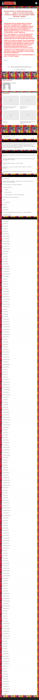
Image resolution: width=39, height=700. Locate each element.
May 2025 (4, 258)
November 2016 (5, 510)
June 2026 (4, 226)
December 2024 (5, 266)
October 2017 (5, 482)
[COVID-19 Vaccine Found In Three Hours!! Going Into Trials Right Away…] (28, 115)
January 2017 (5, 505)
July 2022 (4, 339)
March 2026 (5, 233)
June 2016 (4, 522)
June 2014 (4, 583)
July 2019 (4, 429)
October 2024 (5, 271)
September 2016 (6, 515)
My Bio (4, 199)
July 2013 (4, 610)
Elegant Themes (17, 698)
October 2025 (5, 246)
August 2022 (5, 336)
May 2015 (4, 555)
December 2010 (5, 686)
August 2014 (5, 578)
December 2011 (5, 658)
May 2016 (4, 525)
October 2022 (5, 331)
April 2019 (4, 437)
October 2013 (5, 603)
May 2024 (4, 283)
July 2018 (4, 460)
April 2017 (4, 497)
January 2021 (5, 384)
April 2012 (4, 648)
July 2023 (4, 309)
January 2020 (5, 414)
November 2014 (5, 570)
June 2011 (4, 671)
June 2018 (4, 462)
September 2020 (6, 394)
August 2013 (5, 608)
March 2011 (5, 678)
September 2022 (6, 334)
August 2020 (5, 397)
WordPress (27, 698)
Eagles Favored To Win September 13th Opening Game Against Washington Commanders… (19, 155)
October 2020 (5, 392)
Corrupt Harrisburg (7, 192)
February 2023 (5, 321)
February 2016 (5, 532)
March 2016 (5, 530)
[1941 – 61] (11, 115)
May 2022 (4, 344)
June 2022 (4, 341)
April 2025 (4, 261)
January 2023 (5, 324)
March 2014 (5, 590)
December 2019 (5, 417)
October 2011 (5, 663)
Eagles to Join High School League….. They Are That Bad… (13, 163)
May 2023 (4, 314)
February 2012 (5, 653)
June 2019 (4, 432)
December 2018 (5, 447)
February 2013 (5, 623)
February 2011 (5, 681)
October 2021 (5, 361)
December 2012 (5, 628)
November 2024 (5, 268)
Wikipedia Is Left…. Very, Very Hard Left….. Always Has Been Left (9, 107)
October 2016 (5, 512)
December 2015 (5, 538)
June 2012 (4, 643)
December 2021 (5, 356)
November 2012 (5, 631)
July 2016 (4, 520)
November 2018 (5, 449)
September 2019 (6, 424)
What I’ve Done (5, 209)
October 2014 (5, 573)
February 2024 (5, 291)
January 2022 (5, 354)
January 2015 (5, 565)
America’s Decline (6, 178)
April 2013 (4, 618)
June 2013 (4, 613)
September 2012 (6, 636)
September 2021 (6, 364)
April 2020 (4, 407)
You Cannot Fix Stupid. (7, 214)
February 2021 (5, 382)
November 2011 (5, 661)
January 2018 (5, 475)
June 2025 (4, 256)
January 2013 (5, 626)
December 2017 (5, 477)
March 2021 (5, 379)
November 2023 (5, 299)
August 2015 (5, 548)
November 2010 (5, 688)
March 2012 (5, 651)
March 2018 (5, 470)
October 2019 (5, 422)
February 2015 (5, 563)
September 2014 (6, 575)
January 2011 (5, 683)
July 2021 (4, 369)
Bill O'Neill (13, 18)
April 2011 (4, 676)
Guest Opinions (7, 202)
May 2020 (4, 404)
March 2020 (5, 409)
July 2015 (4, 550)
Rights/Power (5, 207)
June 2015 (4, 553)
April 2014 (4, 588)
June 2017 (4, 492)
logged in (7, 130)
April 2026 (4, 231)
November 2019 (5, 419)
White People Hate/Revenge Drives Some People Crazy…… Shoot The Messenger (17, 212)
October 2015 (5, 543)
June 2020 (4, 402)
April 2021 (4, 377)
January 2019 (5, 444)
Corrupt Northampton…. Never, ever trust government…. (14, 194)
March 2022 (5, 349)
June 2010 (4, 693)
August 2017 (5, 487)
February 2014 (5, 593)
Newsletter (22, 18)
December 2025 (5, 241)
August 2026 (5, 221)
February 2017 (5, 502)
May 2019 (4, 434)
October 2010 (5, 691)
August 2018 (5, 457)
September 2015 (6, 545)
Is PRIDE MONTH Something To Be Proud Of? (11, 197)
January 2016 (5, 535)
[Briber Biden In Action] (28, 100)
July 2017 (4, 490)
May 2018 (4, 465)
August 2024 (5, 276)
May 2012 (4, 646)
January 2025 (5, 263)
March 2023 (5, 319)
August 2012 (5, 638)
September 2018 (6, 455)
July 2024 (4, 278)
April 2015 (4, 558)
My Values (5, 204)
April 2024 (4, 286)
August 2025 (5, 251)
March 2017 (5, 500)
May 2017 (4, 495)
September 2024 (6, 273)
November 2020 (5, 389)
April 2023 (4, 316)
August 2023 (5, 306)
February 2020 (5, 412)
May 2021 (4, 374)
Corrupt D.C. (6, 189)
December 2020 (5, 387)
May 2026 (4, 228)
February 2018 (5, 472)
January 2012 (5, 656)
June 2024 (4, 281)
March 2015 (5, 560)
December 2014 (5, 568)
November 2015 (5, 540)
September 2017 (6, 485)
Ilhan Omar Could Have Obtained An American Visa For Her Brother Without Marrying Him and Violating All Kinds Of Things (19, 159)
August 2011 (5, 666)
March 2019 (5, 439)
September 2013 (6, 605)
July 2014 (4, 580)
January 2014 (5, 595)
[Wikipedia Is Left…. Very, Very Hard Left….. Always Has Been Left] (11, 100)
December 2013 (5, 598)
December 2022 (5, 326)
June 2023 (4, 311)
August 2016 (5, 517)
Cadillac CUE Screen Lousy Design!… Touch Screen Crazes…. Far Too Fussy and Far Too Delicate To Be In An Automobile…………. (18, 182)
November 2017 (5, 480)
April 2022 (4, 346)
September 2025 (6, 248)
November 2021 (5, 359)
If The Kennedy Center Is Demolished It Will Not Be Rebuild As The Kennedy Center (17, 171)
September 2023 (6, 304)
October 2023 (5, 301)
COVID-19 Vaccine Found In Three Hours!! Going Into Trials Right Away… (27, 122)
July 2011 (4, 668)
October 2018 (5, 452)
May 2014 (4, 585)
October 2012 (5, 633)
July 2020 (4, 399)
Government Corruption (7, 187)
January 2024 (5, 294)
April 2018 (4, 467)
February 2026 (5, 236)
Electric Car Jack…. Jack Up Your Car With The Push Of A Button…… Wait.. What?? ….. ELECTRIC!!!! (18, 167)
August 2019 (5, 427)
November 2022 (5, 329)
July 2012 (4, 641)
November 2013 (5, 600)
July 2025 (4, 253)
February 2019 (5, 442)
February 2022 (5, 351)
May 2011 (4, 673)
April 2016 (4, 527)
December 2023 (5, 296)
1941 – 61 (4, 121)
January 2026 (5, 238)
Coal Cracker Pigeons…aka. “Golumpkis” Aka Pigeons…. (12, 184)
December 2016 (5, 507)
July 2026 (4, 223)
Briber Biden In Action (24, 106)
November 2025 (5, 243)
